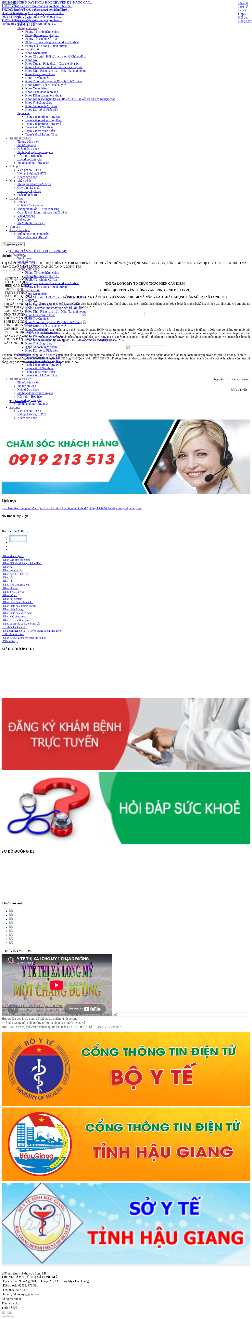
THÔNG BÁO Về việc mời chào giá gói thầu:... (32, 2)
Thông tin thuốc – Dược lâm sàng (38, 209)
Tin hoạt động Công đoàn (33, 162)
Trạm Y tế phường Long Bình (43, 120)
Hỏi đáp (243, 17)
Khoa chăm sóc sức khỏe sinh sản (22, 623)
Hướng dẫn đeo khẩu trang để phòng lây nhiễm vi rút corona (39, 1018)
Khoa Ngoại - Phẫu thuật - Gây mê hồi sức (52, 63)
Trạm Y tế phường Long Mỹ (42, 116)
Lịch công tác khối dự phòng (77, 508)
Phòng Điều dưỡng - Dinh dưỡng (46, 45)
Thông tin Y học (19, 230)
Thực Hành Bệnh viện (31, 223)
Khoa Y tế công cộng (38, 102)
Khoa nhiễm (10, 588)
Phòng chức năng (28, 28)
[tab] (129, 401)
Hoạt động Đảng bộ (29, 159)
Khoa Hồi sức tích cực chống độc (22, 563)
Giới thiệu (15, 14)
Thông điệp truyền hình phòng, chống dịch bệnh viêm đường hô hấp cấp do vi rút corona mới (60, 1014)
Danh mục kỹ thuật (29, 191)
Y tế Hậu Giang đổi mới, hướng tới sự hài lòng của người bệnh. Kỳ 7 (45, 1022)
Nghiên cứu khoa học (30, 205)
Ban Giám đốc (26, 24)
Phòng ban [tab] (20, 549)
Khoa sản (8, 577)
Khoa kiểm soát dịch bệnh (18, 613)
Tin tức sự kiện (26, 145)
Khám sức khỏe (27, 177)
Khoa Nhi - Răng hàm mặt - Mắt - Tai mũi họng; (55, 70)
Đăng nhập (245, 21)
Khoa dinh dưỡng (13, 609)
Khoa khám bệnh (13, 556)
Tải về (242, 10)
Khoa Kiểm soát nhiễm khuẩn (43, 95)
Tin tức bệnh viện (28, 141)
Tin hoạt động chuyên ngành (35, 152)
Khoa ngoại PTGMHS (16, 574)
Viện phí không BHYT (31, 173)
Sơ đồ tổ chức (26, 21)
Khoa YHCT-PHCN (14, 591)
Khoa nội (8, 566)
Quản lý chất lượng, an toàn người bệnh (42, 212)
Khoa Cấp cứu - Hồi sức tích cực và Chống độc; (55, 56)
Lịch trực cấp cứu (48, 508)
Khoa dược (9, 595)
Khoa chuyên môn (28, 49)
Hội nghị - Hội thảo (29, 155)
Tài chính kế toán (13, 634)
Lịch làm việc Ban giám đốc (19, 508)
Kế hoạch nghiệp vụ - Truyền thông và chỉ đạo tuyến (33, 630)
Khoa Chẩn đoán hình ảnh (41, 92)
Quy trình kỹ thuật (28, 187)
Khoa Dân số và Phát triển (41, 109)
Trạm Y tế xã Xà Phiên (39, 127)
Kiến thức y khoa (28, 148)
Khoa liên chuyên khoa (16, 584)
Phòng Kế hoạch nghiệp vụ (42, 35)
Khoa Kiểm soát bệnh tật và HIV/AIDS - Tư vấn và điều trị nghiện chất (70, 99)
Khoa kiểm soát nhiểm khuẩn (19, 605)
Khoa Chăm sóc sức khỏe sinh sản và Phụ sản (53, 67)
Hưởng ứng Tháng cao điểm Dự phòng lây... (29, 5)
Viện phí (14, 166)
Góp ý (242, 14)
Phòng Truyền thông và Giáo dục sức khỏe (52, 42)
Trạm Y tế (23, 113)
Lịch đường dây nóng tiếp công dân (119, 508)
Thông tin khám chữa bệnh (34, 184)
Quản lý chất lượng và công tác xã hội (24, 637)
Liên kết (243, 6)
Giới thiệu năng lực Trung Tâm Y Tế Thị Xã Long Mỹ (36, 1010)
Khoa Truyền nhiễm (37, 77)
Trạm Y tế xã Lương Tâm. (41, 134)
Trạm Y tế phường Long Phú (43, 123)
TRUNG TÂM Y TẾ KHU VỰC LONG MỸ (38, 10)
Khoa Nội (31, 60)
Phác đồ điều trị (27, 194)
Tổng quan (24, 17)
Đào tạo (22, 201)
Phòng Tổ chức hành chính (42, 31)
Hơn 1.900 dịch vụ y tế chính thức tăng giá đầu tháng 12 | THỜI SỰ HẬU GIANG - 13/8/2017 (61, 1026)
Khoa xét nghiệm (13, 598)
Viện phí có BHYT (29, 170)
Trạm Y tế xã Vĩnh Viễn (40, 131)
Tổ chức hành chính (14, 627)
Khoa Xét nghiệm (36, 88)
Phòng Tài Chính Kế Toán (41, 38)
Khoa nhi (8, 581)
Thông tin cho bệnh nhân (33, 233)
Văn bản (14, 226)
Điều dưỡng (10, 641)
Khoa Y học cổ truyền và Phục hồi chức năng (53, 81)
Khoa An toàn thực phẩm (41, 106)
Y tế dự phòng (26, 216)
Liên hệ (243, 3)
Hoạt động (16, 198)
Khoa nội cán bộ (12, 570)
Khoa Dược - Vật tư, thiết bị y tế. (46, 84)
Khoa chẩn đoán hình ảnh (17, 602)
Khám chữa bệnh (20, 180)
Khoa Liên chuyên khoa (40, 74)
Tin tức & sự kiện (20, 138)
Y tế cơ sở (23, 219)
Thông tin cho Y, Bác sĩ (32, 237)
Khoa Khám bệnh (36, 53)
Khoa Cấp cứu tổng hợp (16, 559)
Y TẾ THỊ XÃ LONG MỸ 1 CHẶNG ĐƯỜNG (32, 1006)
